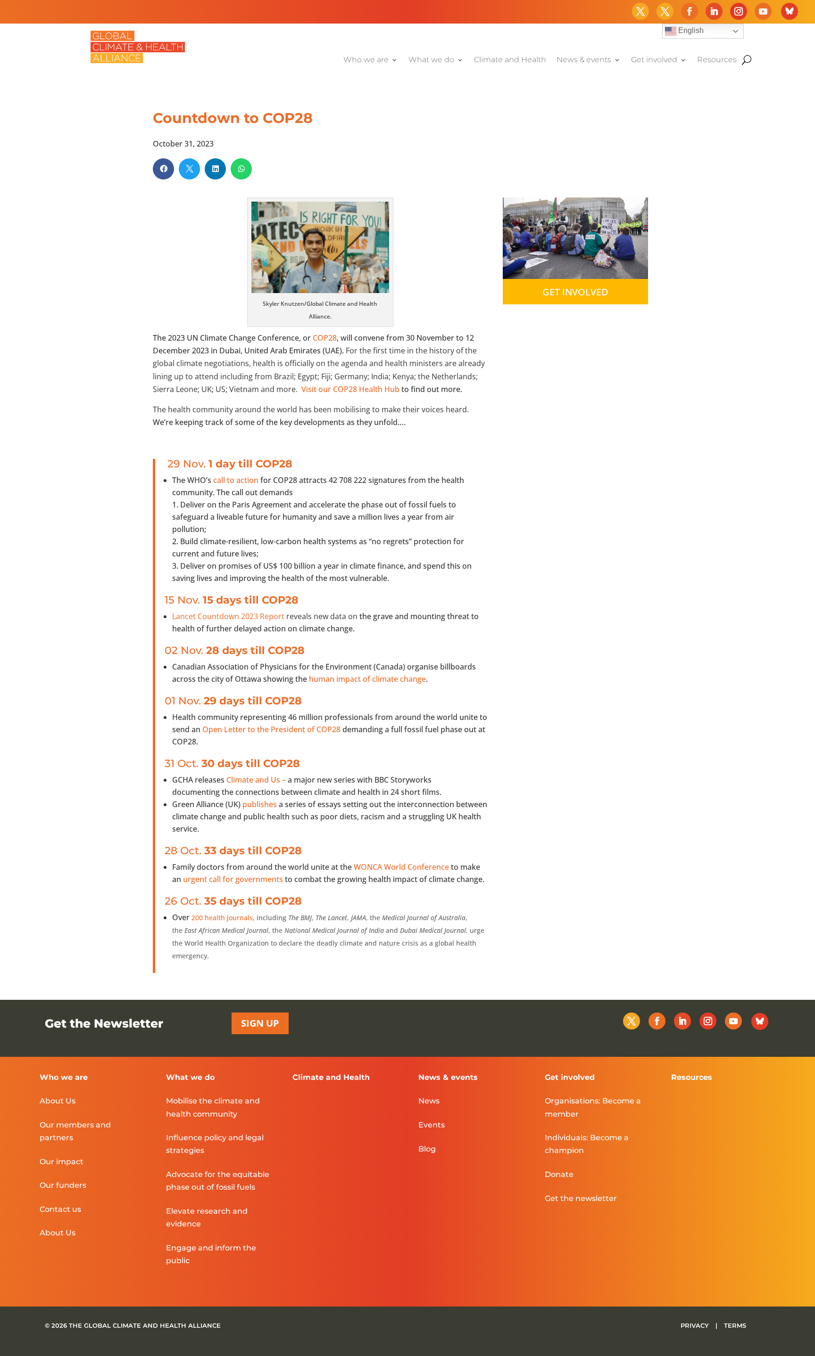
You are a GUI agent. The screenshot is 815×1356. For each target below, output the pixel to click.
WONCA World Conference (401, 867)
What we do (431, 60)
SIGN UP (260, 1023)
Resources (717, 60)
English (690, 30)
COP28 (325, 338)
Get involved (654, 60)
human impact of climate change (367, 679)
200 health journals (222, 917)
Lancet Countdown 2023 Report (228, 616)
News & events (584, 60)
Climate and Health (510, 60)
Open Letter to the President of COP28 (271, 729)
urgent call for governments (233, 879)
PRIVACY (696, 1325)
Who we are (366, 60)
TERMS (735, 1325)
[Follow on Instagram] (738, 11)
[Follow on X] (640, 11)
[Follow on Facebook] (689, 11)
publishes (259, 804)
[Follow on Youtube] (763, 11)
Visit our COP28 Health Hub (350, 389)
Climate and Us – (257, 780)
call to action (234, 480)
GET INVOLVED (575, 292)
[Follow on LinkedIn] (714, 11)
